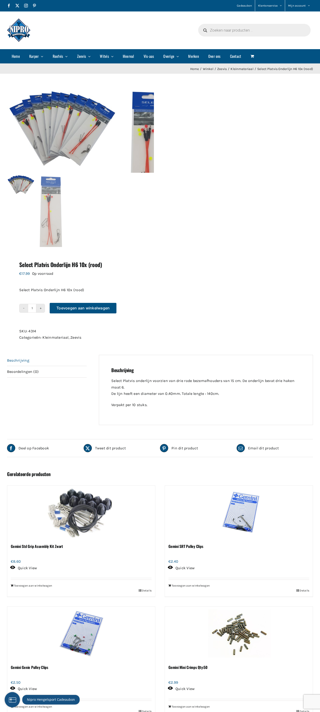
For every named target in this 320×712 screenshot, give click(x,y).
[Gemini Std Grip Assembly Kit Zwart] (81, 513)
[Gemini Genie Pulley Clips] (81, 634)
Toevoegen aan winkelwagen (83, 308)
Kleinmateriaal (55, 337)
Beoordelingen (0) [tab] (23, 371)
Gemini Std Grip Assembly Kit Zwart (37, 546)
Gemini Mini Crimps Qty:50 (188, 667)
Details (147, 590)
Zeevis (75, 337)
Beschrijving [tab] (18, 360)
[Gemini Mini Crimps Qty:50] (239, 634)
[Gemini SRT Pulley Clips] (239, 513)
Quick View (27, 568)
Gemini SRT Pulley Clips (185, 546)
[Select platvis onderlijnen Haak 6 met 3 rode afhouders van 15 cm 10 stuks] (65, 130)
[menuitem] (16, 56)
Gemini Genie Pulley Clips (29, 667)
